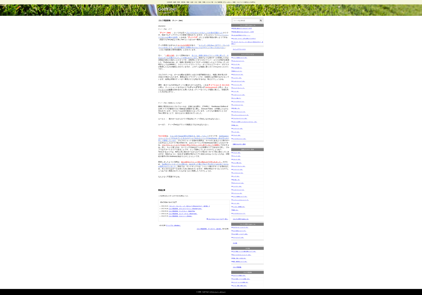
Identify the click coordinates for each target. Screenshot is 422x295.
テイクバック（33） (238, 169)
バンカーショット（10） (239, 94)
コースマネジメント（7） (239, 213)
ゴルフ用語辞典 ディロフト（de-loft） (209, 229)
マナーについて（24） (238, 237)
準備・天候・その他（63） (239, 258)
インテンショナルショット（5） (241, 115)
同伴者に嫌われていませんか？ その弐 (242, 28)
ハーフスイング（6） (238, 172)
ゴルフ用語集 (237, 267)
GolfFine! (167, 9)
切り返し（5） (236, 108)
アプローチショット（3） (239, 111)
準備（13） (235, 125)
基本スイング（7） (237, 71)
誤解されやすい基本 (239, 144)
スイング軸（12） (237, 162)
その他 (235, 243)
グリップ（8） (236, 64)
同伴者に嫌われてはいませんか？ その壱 (243, 31)
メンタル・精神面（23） (239, 206)
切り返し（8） (236, 179)
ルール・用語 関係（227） (240, 285)
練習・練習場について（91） (240, 261)
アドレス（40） (237, 152)
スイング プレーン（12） (239, 166)
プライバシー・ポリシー (218, 292)
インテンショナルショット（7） (241, 200)
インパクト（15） (237, 77)
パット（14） (236, 203)
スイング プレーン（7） (239, 88)
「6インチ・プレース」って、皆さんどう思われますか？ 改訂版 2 (247, 42)
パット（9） (236, 91)
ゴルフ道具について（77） (239, 230)
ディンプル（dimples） (173, 225)
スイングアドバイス (239, 49)
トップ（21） (236, 176)
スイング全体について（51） (240, 196)
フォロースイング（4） (238, 189)
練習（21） (235, 210)
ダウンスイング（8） (238, 74)
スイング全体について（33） (240, 57)
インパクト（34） (237, 186)
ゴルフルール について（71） (240, 227)
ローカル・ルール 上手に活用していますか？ (244, 38)
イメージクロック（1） (238, 101)
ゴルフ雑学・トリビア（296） (240, 234)
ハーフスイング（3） (238, 104)
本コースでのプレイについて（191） (242, 254)
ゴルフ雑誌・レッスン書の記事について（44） (244, 251)
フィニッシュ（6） (237, 84)
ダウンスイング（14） (238, 183)
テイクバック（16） (238, 128)
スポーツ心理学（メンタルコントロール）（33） (245, 121)
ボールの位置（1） (237, 67)
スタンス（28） (237, 159)
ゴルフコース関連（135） (239, 275)
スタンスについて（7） (238, 61)
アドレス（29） (237, 135)
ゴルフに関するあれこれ (240, 219)
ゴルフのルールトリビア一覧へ (218, 219)
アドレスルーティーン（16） (240, 118)
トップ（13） (236, 132)
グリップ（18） (237, 156)
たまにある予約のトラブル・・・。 (241, 35)
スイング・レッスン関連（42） (240, 282)
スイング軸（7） (237, 98)
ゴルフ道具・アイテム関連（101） (241, 279)
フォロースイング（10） (239, 81)
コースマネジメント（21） (239, 138)
